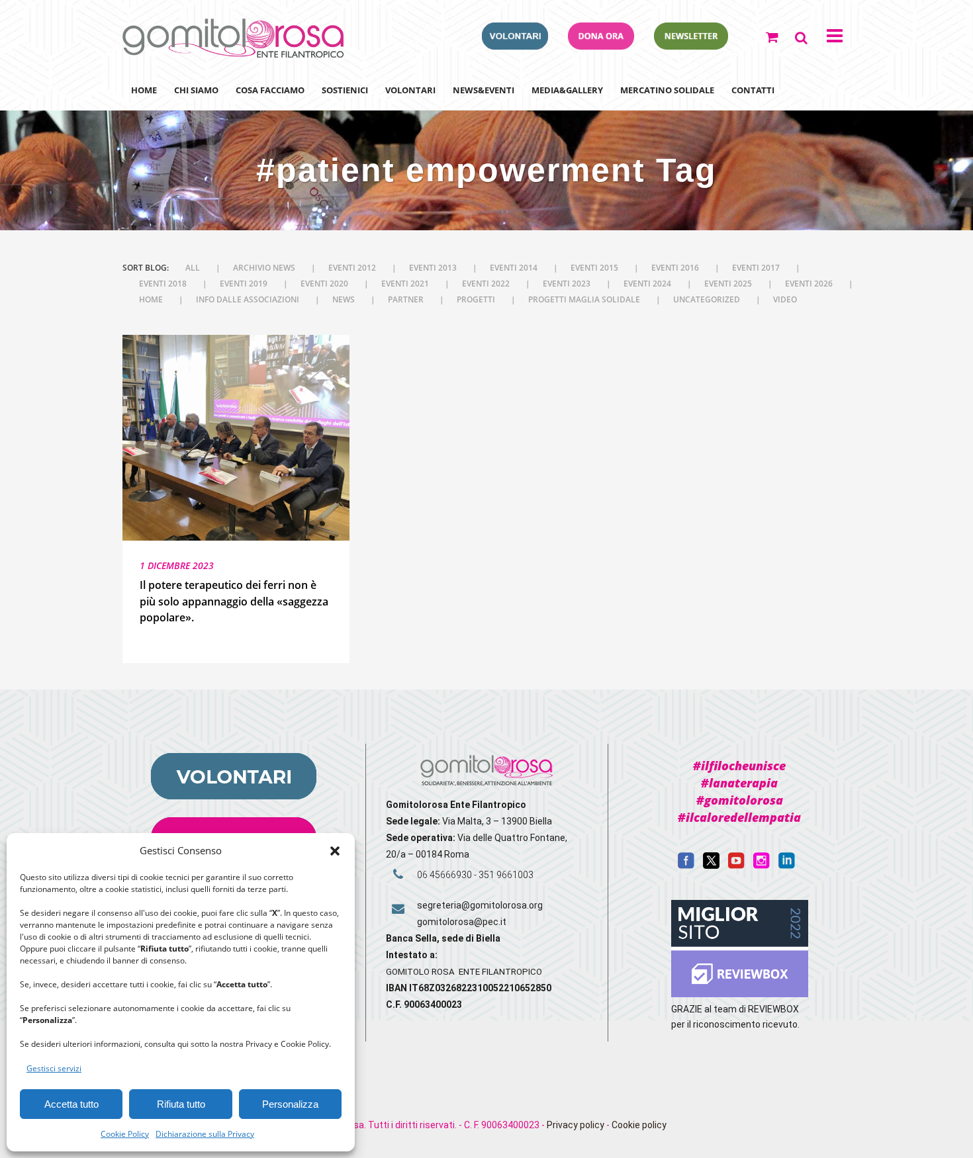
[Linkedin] (786, 865)
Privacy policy (575, 1125)
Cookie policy (639, 1125)
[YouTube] (736, 865)
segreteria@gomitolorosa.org (480, 905)
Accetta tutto (71, 1104)
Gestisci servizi (53, 1068)
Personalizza (290, 1104)
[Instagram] (761, 865)
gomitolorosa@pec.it (462, 921)
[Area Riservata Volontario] (515, 45)
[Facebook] (686, 865)
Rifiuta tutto (181, 1104)
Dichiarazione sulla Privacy (205, 1133)
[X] (711, 865)
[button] (335, 851)
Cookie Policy (125, 1133)
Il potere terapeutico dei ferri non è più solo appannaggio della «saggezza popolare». (234, 601)
